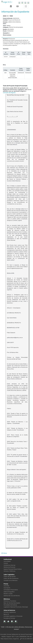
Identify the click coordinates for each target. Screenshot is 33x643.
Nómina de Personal (9, 567)
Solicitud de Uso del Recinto (12, 595)
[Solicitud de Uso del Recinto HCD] (11, 6)
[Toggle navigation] (25, 6)
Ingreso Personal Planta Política (13, 569)
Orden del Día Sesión (10, 576)
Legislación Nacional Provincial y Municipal (16, 607)
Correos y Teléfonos (9, 571)
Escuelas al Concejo (9, 618)
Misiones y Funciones (10, 601)
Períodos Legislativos (10, 612)
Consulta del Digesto (9, 92)
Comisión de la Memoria (10, 580)
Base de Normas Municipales (12, 603)
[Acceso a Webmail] (17, 6)
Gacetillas (6, 585)
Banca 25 (6, 614)
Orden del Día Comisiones (11, 578)
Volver (5, 553)
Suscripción (7, 587)
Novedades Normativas (10, 605)
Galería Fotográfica (9, 591)
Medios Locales (8, 593)
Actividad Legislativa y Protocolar (13, 616)
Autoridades (7, 561)
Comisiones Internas (9, 565)
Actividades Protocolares (11, 589)
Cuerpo (6, 563)
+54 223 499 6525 (26, 638)
